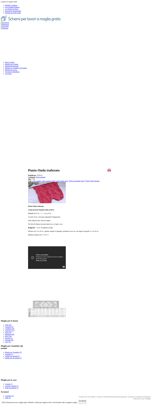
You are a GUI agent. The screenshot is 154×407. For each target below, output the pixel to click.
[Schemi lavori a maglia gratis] (31, 21)
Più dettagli (82, 400)
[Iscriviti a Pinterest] (4, 28)
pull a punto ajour (62, 181)
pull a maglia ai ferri (48, 181)
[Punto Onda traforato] (47, 203)
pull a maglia (36, 181)
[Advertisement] (77, 45)
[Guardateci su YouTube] (5, 26)
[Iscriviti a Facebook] (5, 23)
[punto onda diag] (47, 317)
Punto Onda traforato (92, 181)
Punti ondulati (40, 177)
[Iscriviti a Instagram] (5, 24)
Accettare (82, 402)
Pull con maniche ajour (76, 181)
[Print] (109, 170)
